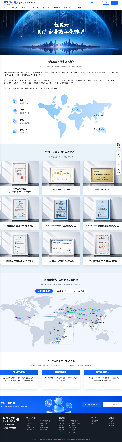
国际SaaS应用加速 (74, 423)
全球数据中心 (30, 423)
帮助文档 (111, 425)
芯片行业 (61, 423)
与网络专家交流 (112, 404)
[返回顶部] (118, 439)
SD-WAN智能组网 (45, 421)
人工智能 (61, 421)
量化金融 (61, 427)
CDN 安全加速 (30, 430)
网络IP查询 (94, 423)
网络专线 (14, 8)
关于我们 (78, 8)
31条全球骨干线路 (44, 291)
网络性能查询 (94, 421)
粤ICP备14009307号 (85, 439)
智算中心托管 (30, 427)
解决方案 (46, 8)
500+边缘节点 (79, 291)
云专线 (42, 425)
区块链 (61, 432)
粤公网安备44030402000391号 (70, 439)
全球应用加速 (43, 423)
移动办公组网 (73, 432)
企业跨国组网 (73, 430)
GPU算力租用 (44, 430)
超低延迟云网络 (44, 427)
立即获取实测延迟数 (91, 404)
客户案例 (57, 8)
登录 (106, 3)
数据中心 (25, 8)
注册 (114, 2)
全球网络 (28, 421)
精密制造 (61, 430)
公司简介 (111, 421)
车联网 (61, 425)
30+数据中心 (61, 291)
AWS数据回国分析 (74, 421)
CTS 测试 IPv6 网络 (74, 427)
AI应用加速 (72, 425)
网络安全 (36, 8)
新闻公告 (111, 423)
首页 (5, 8)
